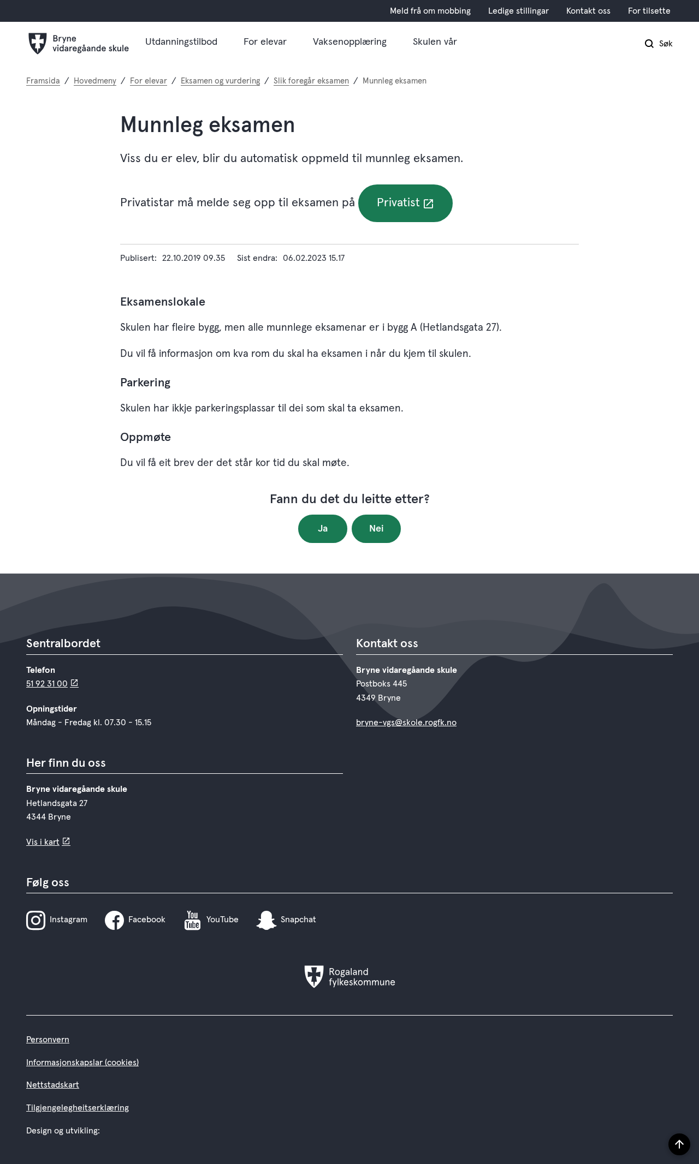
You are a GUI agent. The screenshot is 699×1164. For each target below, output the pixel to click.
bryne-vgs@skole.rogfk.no (406, 722)
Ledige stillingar (518, 11)
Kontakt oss (588, 11)
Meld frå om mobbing (430, 11)
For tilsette (649, 11)
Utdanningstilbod (181, 42)
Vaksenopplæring (350, 42)
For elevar (265, 42)
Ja (323, 529)
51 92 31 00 (47, 683)
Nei (376, 529)
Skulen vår (435, 42)
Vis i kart (43, 842)
